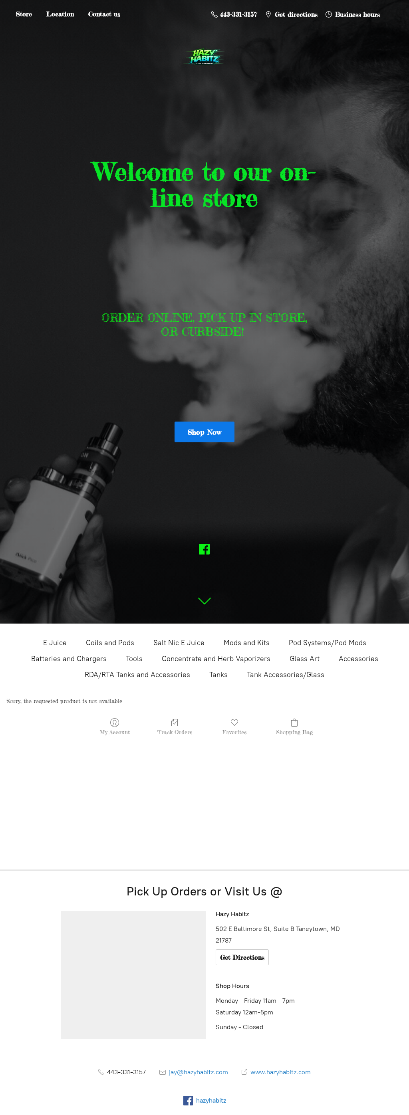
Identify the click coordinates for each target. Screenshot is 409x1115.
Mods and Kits (247, 642)
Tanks (218, 674)
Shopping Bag (294, 732)
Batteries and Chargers (69, 658)
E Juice (55, 642)
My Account (115, 732)
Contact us (104, 14)
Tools (134, 658)
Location (60, 14)
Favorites (234, 732)
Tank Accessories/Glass (285, 674)
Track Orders (174, 732)
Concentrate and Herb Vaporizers (216, 658)
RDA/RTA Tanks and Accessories (137, 674)
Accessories (358, 658)
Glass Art (305, 658)
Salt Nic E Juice (178, 642)
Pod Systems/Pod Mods (327, 642)
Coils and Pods (110, 642)
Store (24, 14)
